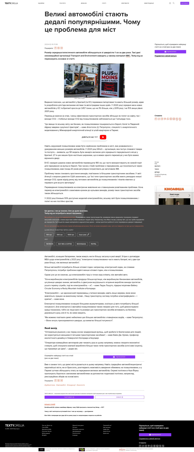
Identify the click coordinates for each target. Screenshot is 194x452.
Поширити (49, 48)
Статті (43, 427)
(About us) (49, 425)
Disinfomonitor (76, 433)
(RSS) (46, 427)
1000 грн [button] (71, 235)
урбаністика (50, 385)
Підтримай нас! (107, 425)
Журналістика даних (78, 425)
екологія (81, 385)
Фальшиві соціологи (78, 429)
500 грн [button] (60, 235)
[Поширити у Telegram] (61, 48)
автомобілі (61, 385)
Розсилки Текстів (46, 431)
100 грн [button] (49, 235)
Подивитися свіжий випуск (166, 56)
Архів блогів (106, 431)
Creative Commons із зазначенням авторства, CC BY (21, 444)
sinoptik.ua (157, 176)
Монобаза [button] (81, 244)
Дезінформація (77, 431)
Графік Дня (106, 429)
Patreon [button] (49, 244)
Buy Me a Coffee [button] (65, 244)
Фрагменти (45, 429)
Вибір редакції (46, 433)
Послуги (75, 427)
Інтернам (75, 435)
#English (44, 435)
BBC (128, 55)
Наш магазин (106, 427)
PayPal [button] (93, 244)
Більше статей (50, 404)
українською (15, 446)
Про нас (44, 425)
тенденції (71, 385)
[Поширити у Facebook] (55, 48)
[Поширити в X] (58, 48)
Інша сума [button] (82, 235)
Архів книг (106, 433)
